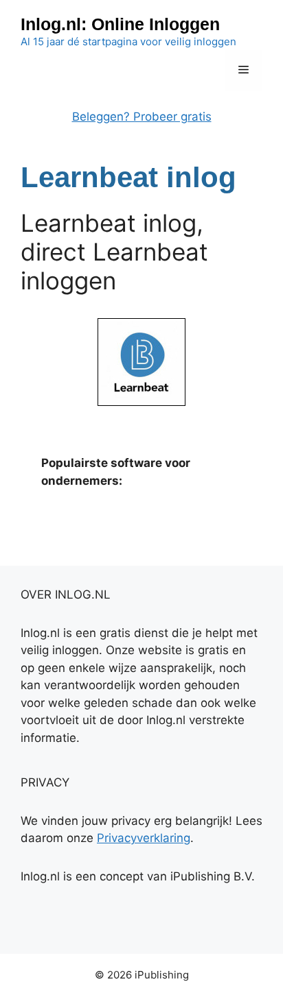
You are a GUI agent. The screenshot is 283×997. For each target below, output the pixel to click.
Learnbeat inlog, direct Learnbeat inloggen (114, 251)
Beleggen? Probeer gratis (142, 116)
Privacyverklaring (143, 838)
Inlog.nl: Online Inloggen (120, 24)
